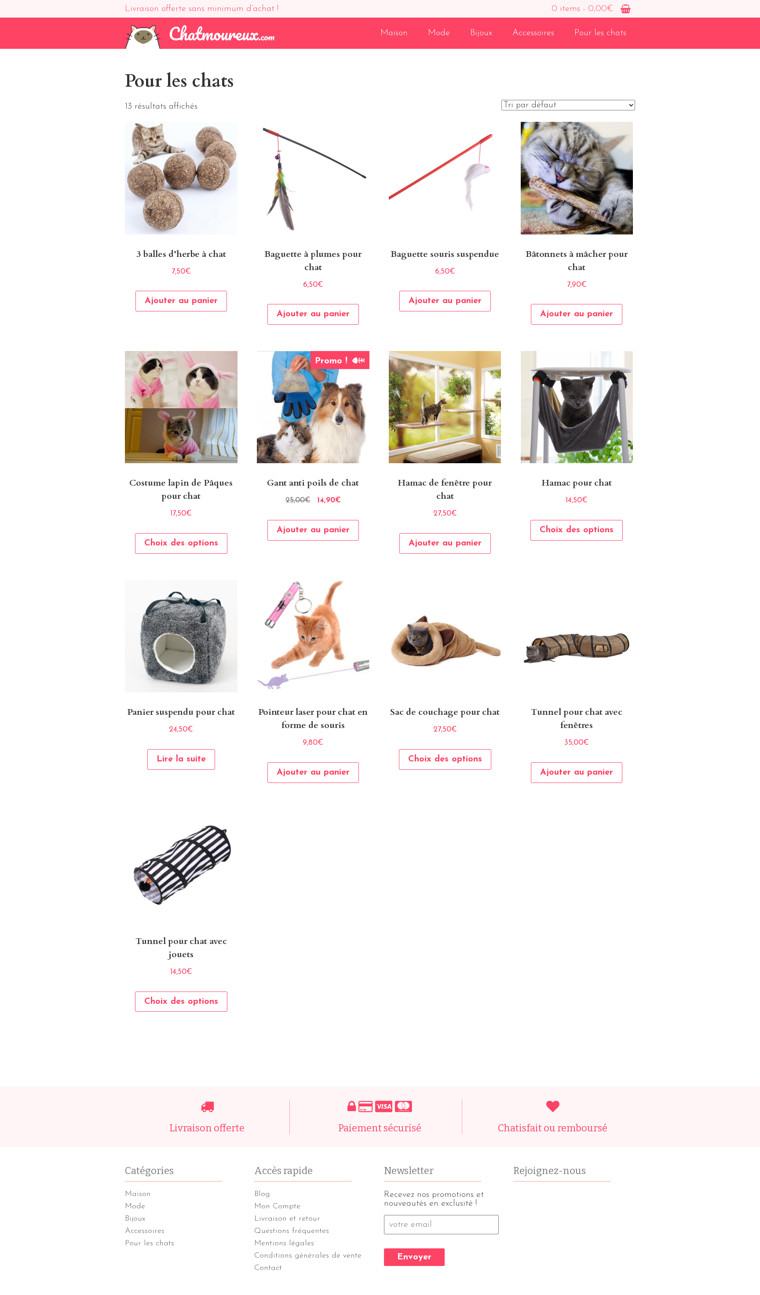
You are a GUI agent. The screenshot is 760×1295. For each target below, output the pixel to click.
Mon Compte (277, 1207)
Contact (268, 1268)
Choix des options (181, 543)
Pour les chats (600, 33)
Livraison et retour (287, 1219)
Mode (439, 33)
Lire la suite (181, 759)
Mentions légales (284, 1243)
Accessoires (533, 33)
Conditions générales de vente (308, 1256)
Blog (262, 1194)
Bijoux (481, 33)
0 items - (582, 8)
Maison (394, 33)
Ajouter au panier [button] (181, 300)
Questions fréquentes (291, 1231)
